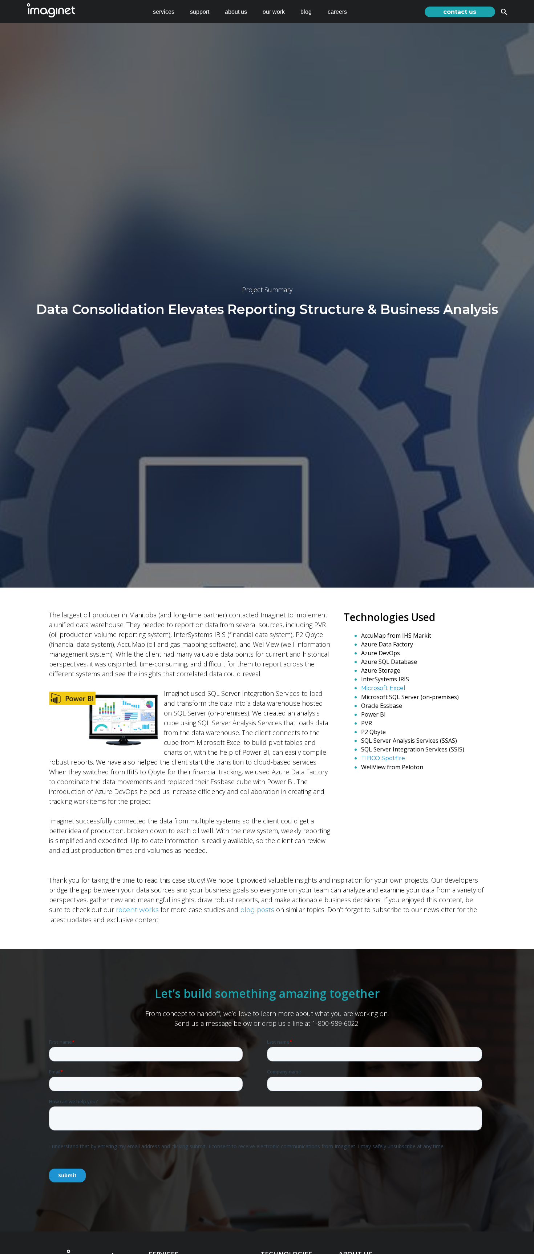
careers (337, 12)
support (199, 12)
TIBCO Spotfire (383, 758)
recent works (137, 910)
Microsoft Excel (383, 688)
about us (236, 12)
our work (274, 12)
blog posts (257, 910)
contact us (459, 11)
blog (306, 12)
